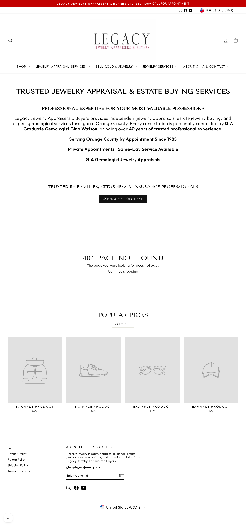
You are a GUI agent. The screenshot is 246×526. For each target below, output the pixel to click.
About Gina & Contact (204, 66)
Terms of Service (19, 471)
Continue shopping (123, 271)
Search (12, 448)
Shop (22, 66)
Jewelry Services (158, 66)
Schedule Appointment (123, 198)
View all (123, 324)
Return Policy (17, 459)
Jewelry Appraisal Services (61, 66)
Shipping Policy (18, 465)
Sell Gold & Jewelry (115, 66)
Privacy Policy (17, 454)
